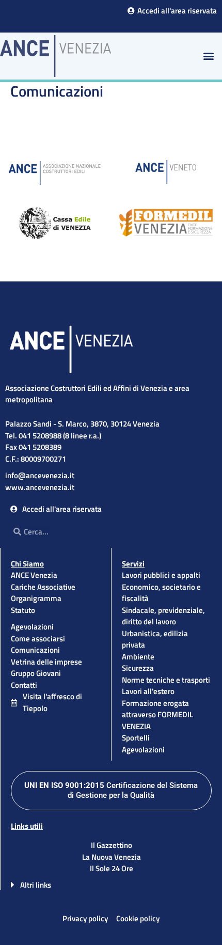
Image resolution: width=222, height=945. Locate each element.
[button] (208, 56)
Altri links (35, 885)
